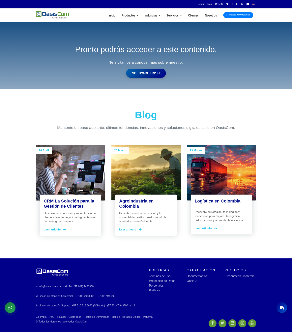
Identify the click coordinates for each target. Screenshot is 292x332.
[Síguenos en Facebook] (232, 4)
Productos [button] (129, 15)
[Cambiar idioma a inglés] (253, 4)
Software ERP (144, 73)
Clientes (193, 15)
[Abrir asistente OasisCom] (282, 307)
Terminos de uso (159, 276)
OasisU (192, 280)
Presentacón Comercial (239, 276)
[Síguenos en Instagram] (242, 4)
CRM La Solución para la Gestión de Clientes (69, 204)
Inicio (112, 15)
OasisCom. (81, 321)
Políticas (154, 290)
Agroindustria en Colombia (136, 204)
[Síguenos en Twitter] (227, 4)
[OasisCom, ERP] (89, 271)
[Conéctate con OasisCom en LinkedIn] (237, 4)
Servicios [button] (172, 15)
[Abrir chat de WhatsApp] (10, 307)
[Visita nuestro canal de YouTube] (247, 4)
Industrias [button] (151, 15)
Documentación (197, 276)
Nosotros (211, 15)
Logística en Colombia (217, 201)
